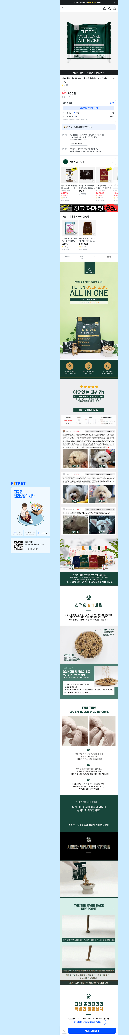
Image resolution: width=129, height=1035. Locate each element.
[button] (18, 483)
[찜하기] (75, 181)
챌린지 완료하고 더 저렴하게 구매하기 (88, 1022)
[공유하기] (114, 78)
